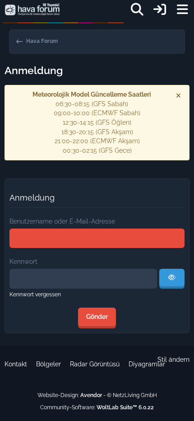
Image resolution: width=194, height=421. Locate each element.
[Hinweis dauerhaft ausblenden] (179, 95)
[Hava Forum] (32, 9)
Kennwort (23, 261)
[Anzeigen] (172, 279)
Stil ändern (173, 359)
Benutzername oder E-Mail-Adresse (62, 221)
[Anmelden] (160, 9)
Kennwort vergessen (35, 294)
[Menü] (182, 9)
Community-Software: (97, 407)
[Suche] (137, 9)
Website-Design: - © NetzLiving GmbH (97, 395)
